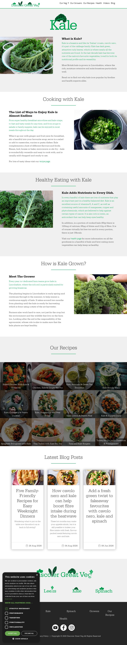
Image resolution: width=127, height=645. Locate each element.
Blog (113, 3)
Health (99, 3)
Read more (8, 599)
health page (76, 238)
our (21, 281)
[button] (21, 602)
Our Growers (76, 3)
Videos (106, 3)
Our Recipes (89, 3)
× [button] (37, 575)
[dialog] (21, 607)
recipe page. (44, 161)
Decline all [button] (29, 633)
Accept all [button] (12, 633)
